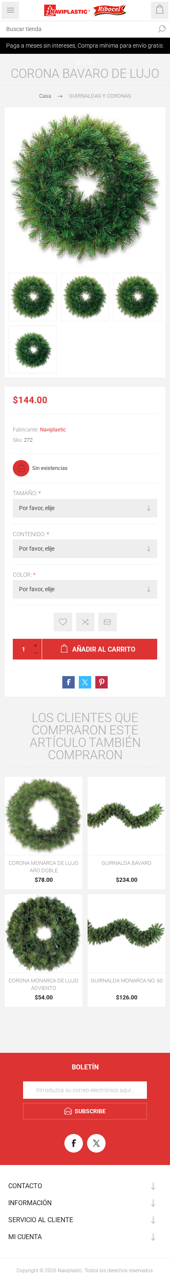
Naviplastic (53, 429)
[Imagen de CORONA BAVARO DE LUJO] (33, 297)
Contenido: (30, 534)
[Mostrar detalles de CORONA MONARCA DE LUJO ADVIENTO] (44, 933)
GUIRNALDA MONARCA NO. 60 (127, 980)
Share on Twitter (85, 682)
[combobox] (76, 29)
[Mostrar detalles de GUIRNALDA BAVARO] (126, 816)
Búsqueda (161, 29)
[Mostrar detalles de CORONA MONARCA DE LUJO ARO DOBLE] (44, 816)
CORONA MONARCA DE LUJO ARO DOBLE (43, 867)
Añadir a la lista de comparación (85, 622)
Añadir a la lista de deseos (63, 622)
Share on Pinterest (101, 682)
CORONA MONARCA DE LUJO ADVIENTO (43, 984)
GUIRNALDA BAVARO (126, 863)
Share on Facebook (68, 682)
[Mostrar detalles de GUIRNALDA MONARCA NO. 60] (126, 933)
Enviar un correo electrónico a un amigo (107, 622)
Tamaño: (25, 493)
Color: (23, 574)
